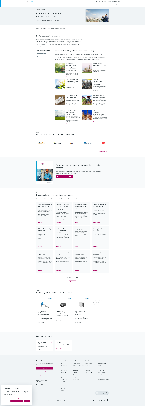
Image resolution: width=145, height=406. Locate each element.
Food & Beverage (76, 363)
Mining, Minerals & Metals (78, 377)
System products (64, 377)
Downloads (104, 1)
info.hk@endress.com (43, 388)
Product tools (98, 1)
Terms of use (42, 400)
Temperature (63, 372)
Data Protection (48, 400)
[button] (38, 28)
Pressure (62, 374)
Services (62, 390)
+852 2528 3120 (42, 384)
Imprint (37, 400)
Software (62, 383)
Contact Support (88, 363)
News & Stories (101, 370)
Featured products (64, 386)
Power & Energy (76, 374)
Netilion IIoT (63, 381)
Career (99, 368)
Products (62, 363)
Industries (38, 9)
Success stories (101, 374)
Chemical (75, 372)
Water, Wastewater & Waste (78, 365)
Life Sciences (75, 370)
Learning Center (88, 370)
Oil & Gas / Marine (76, 368)
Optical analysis (64, 379)
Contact (109, 1)
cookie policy (18, 398)
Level (62, 368)
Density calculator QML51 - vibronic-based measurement (81, 312)
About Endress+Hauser (102, 363)
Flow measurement (64, 365)
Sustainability (100, 377)
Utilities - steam (76, 379)
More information (39, 375)
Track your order (88, 372)
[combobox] (117, 1)
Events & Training (101, 372)
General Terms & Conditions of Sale (58, 400)
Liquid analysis (64, 370)
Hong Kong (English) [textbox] (116, 1)
